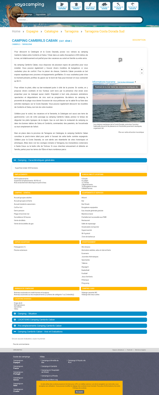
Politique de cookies (79, 388)
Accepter (79, 392)
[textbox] (79, 19)
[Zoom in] (142, 69)
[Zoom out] (142, 73)
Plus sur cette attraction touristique (131, 132)
